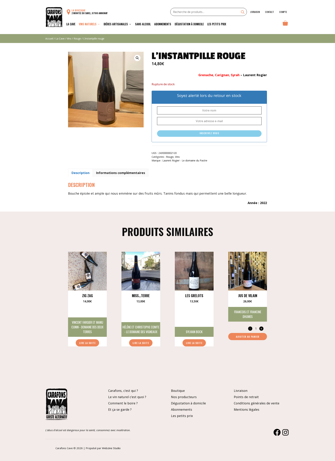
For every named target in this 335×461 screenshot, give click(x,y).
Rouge (77, 38)
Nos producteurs (184, 397)
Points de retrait (246, 397)
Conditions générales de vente (256, 403)
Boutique (178, 391)
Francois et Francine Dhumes (247, 314)
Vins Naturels (87, 24)
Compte (283, 12)
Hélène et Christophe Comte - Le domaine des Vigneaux (140, 329)
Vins (69, 38)
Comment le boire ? (123, 403)
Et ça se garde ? (120, 409)
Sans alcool (143, 24)
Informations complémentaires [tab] (120, 173)
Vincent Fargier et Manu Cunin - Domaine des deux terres (87, 327)
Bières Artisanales (116, 24)
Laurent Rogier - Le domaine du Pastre (184, 160)
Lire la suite (87, 343)
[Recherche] (242, 12)
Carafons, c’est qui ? (123, 391)
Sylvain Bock (194, 331)
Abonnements (162, 24)
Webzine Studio (111, 448)
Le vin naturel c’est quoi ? (127, 397)
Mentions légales (246, 409)
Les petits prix (216, 24)
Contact (269, 12)
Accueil (49, 38)
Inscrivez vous (209, 133)
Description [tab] (80, 173)
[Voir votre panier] (285, 24)
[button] (137, 58)
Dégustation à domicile (189, 24)
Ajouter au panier (247, 336)
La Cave (70, 24)
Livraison (255, 12)
